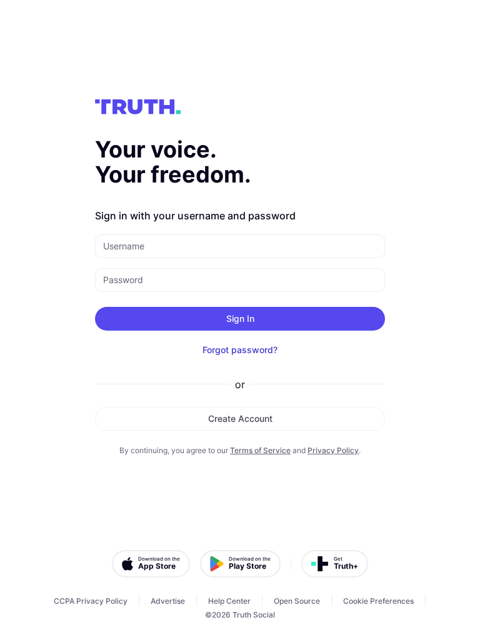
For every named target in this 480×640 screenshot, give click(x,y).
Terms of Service (260, 450)
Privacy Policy (333, 450)
